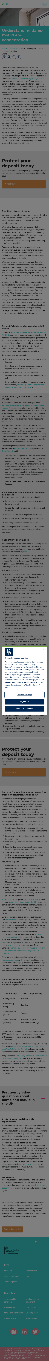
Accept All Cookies (24, 709)
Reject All (24, 701)
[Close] (43, 650)
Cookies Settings (24, 695)
